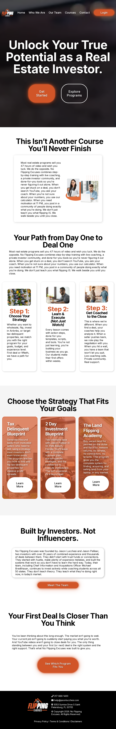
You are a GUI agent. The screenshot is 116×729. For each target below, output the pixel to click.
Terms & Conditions (59, 721)
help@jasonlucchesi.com (66, 700)
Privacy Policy (41, 721)
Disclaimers (76, 721)
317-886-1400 (61, 696)
